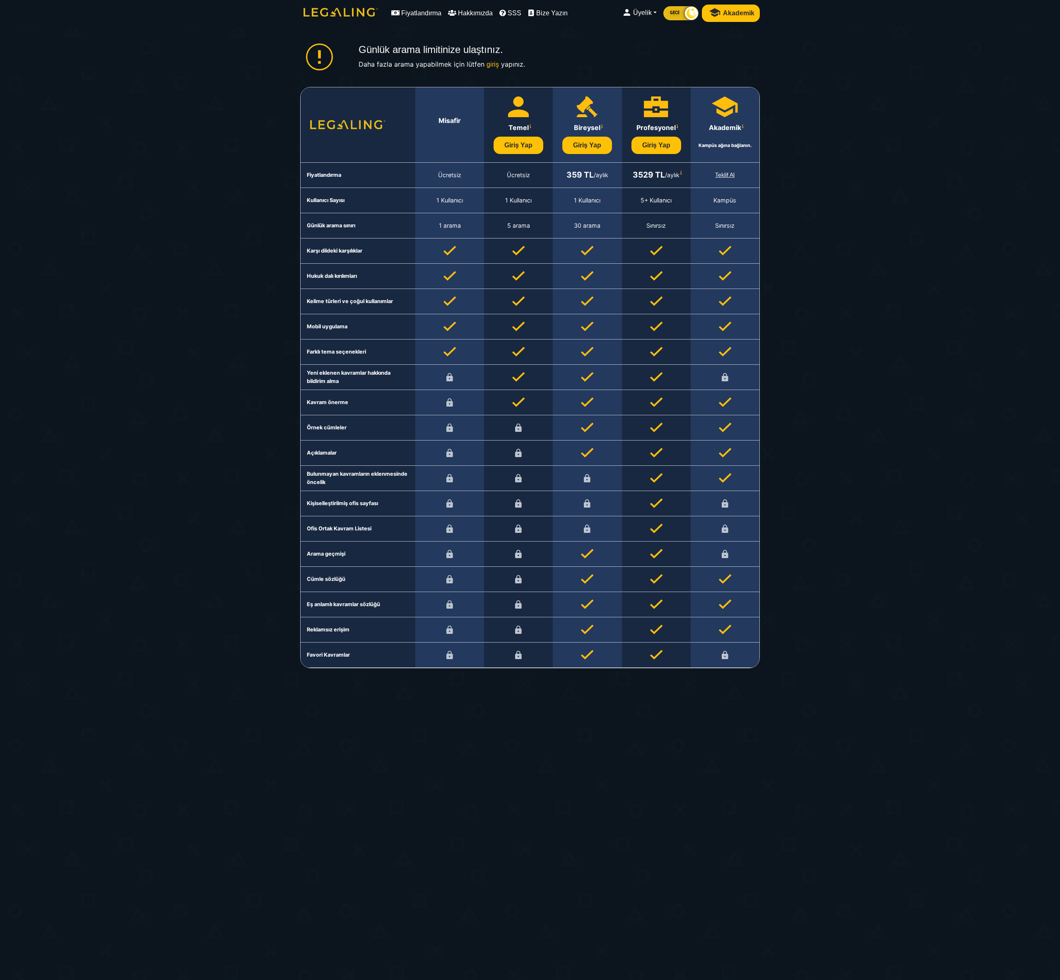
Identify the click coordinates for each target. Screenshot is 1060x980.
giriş (493, 64)
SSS (513, 13)
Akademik (738, 13)
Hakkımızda (474, 13)
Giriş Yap (518, 145)
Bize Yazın (551, 13)
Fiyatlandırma (420, 13)
